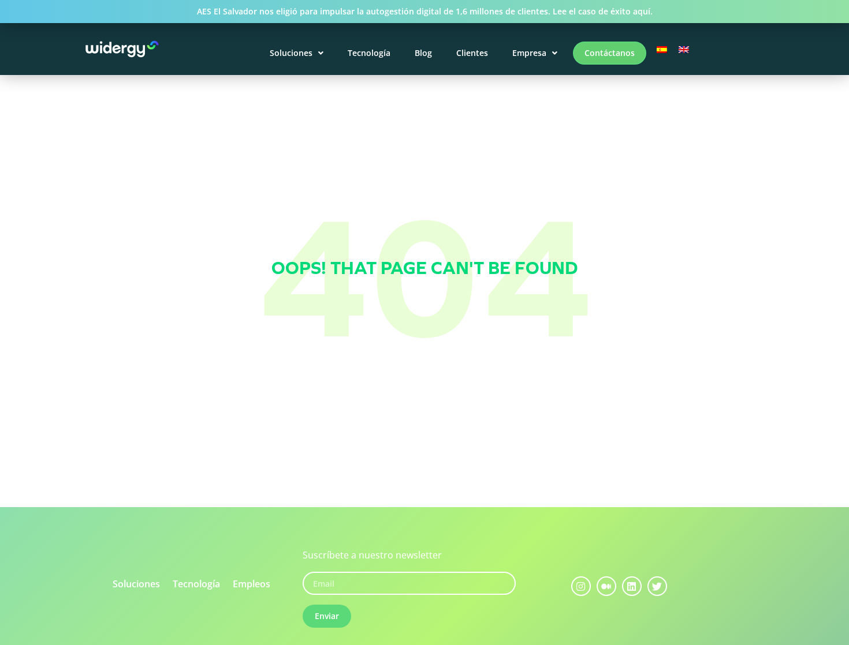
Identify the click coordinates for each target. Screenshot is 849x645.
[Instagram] (581, 586)
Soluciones (291, 52)
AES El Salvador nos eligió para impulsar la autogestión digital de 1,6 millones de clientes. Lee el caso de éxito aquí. (425, 11)
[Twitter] (657, 586)
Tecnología (369, 52)
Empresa (529, 52)
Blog (423, 52)
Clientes (472, 52)
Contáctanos (609, 52)
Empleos (251, 584)
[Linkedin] (632, 586)
